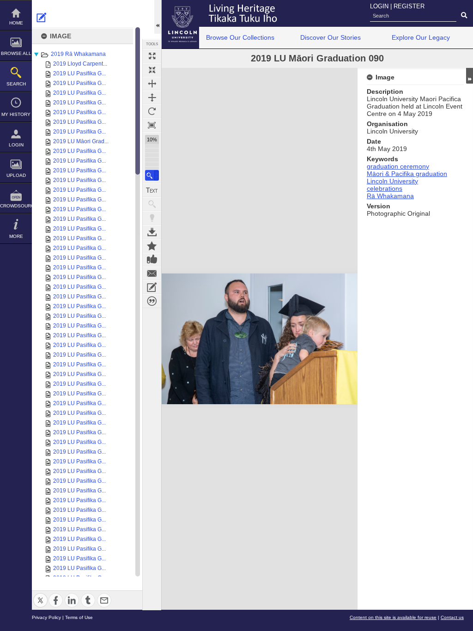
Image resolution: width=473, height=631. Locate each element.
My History (15, 114)
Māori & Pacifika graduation (407, 173)
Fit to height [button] (152, 97)
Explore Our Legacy (421, 37)
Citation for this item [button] (152, 301)
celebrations (384, 188)
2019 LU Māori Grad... (81, 141)
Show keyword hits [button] (152, 204)
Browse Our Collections (240, 37)
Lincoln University (392, 181)
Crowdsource (16, 205)
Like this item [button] (152, 260)
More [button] (16, 236)
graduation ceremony (398, 166)
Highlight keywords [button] (152, 218)
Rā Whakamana (390, 196)
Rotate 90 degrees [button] (152, 111)
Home (16, 22)
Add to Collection (152, 246)
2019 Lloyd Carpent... (80, 64)
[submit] (464, 16)
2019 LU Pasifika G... (79, 73)
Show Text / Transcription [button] (152, 190)
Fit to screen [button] (152, 70)
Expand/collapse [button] (469, 76)
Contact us (452, 617)
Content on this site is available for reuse (393, 617)
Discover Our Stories (330, 37)
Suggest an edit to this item (41, 17)
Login (16, 144)
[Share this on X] (40, 594)
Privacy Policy (46, 617)
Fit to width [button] (152, 84)
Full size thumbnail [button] (152, 56)
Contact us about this (152, 273)
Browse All (16, 53)
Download (152, 232)
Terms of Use (79, 617)
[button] (152, 175)
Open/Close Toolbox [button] (157, 17)
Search (16, 83)
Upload (16, 175)
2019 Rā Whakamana (78, 54)
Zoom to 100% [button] (152, 125)
